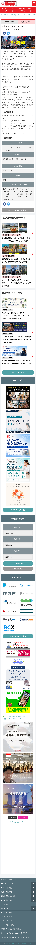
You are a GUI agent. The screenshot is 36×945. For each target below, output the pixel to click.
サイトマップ (7, 921)
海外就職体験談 (22, 10)
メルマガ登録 (7, 912)
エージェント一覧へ (19, 636)
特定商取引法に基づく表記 (11, 929)
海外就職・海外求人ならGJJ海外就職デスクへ (18, 943)
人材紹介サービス (8, 904)
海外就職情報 (7, 892)
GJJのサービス (4, 10)
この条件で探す (19, 563)
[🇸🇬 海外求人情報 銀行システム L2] (18, 799)
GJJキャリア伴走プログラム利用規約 (15, 937)
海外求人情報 (7, 900)
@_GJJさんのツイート (18, 822)
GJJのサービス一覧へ (18, 510)
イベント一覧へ (18, 372)
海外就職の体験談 (8, 896)
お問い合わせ (7, 917)
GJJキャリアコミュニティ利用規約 (14, 933)
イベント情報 (13, 10)
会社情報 (5, 908)
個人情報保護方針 (8, 925)
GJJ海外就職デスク (9, 880)
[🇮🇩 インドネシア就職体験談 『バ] (18, 768)
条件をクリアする (18, 569)
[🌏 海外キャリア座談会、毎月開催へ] (18, 737)
